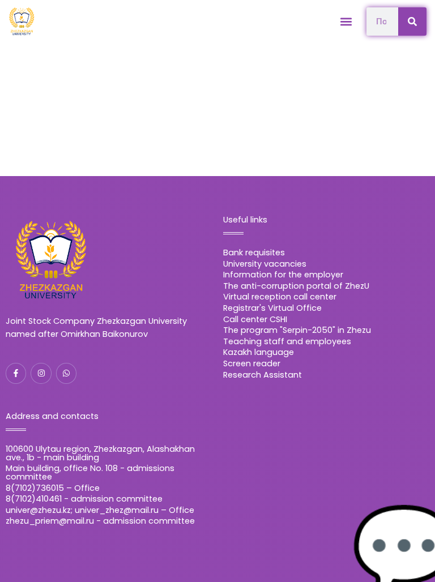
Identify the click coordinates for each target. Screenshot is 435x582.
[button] (345, 21)
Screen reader (251, 363)
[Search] (412, 21)
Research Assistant (262, 374)
